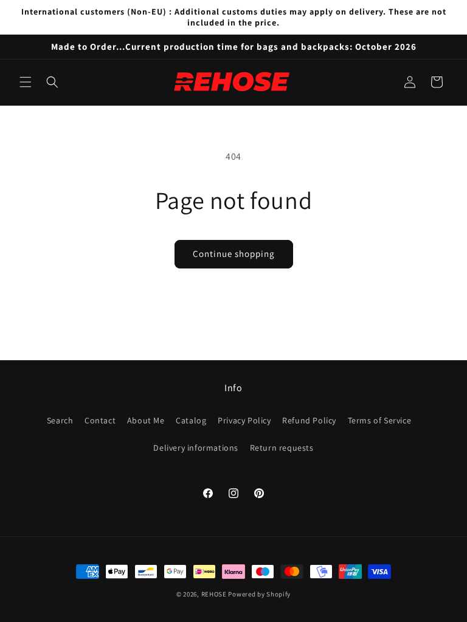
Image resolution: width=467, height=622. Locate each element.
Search (60, 420)
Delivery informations (195, 447)
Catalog (191, 420)
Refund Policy (309, 420)
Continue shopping (234, 253)
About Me (146, 420)
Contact (100, 420)
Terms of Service (380, 420)
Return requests (282, 447)
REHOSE (214, 594)
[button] (25, 82)
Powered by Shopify (259, 594)
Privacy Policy (244, 420)
